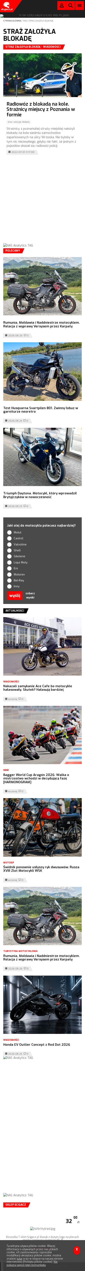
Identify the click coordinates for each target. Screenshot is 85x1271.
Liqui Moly (20, 562)
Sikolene (19, 556)
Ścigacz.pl (6, 6)
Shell (17, 550)
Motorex (19, 574)
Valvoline (20, 544)
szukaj (70, 6)
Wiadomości (11, 681)
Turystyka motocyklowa (20, 951)
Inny (16, 586)
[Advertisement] (42, 202)
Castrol (18, 538)
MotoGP (8, 862)
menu (79, 5)
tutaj (19, 1258)
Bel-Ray (19, 580)
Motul (17, 532)
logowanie (61, 6)
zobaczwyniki (30, 595)
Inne (6, 770)
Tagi (25, 21)
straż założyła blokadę (41, 21)
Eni (16, 568)
